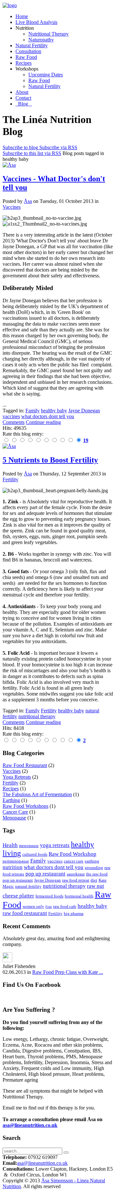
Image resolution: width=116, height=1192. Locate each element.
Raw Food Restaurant (25, 765)
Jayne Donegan (47, 880)
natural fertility (28, 886)
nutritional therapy (64, 886)
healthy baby (92, 906)
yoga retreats (55, 845)
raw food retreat (75, 880)
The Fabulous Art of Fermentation (37, 794)
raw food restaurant (25, 913)
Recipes (11, 788)
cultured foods (34, 854)
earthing (92, 861)
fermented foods (49, 896)
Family (38, 861)
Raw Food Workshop (72, 854)
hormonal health (79, 896)
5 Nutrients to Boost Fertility (50, 460)
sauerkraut (76, 874)
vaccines (55, 861)
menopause (29, 845)
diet (94, 880)
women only (33, 906)
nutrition (13, 867)
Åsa (28, 201)
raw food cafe (64, 906)
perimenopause (16, 861)
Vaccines (12, 207)
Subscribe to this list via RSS (32, 153)
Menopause (14, 817)
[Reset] (66, 1152)
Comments (13, 422)
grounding (94, 867)
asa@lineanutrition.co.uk (30, 1125)
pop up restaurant (45, 874)
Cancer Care (15, 812)
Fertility (10, 479)
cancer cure (73, 861)
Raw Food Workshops (25, 806)
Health (10, 845)
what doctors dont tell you (53, 867)
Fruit (48, 906)
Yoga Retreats (17, 777)
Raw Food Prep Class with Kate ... (67, 972)
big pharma (73, 913)
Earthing (11, 800)
